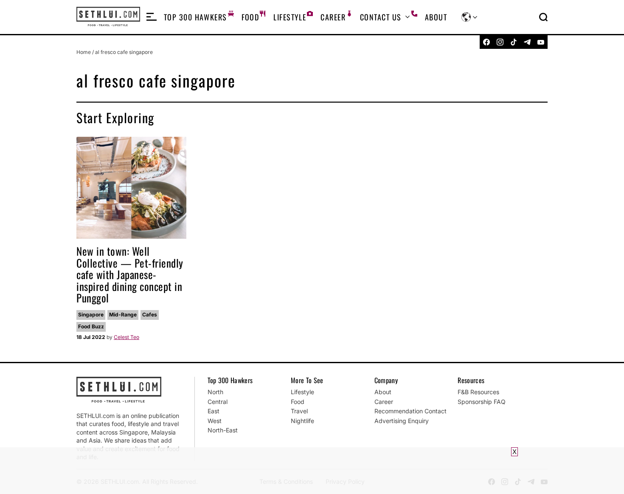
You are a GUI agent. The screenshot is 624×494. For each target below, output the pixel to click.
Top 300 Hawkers (195, 17)
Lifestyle (289, 17)
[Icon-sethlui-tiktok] (513, 42)
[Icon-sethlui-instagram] (500, 42)
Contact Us (380, 17)
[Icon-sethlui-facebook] (486, 42)
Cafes (149, 314)
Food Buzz (91, 326)
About (436, 17)
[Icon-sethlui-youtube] (541, 42)
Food (250, 17)
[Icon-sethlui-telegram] (527, 42)
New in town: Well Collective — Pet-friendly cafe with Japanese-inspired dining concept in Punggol (129, 274)
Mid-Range (123, 314)
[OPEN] (151, 17)
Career (333, 17)
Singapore (91, 314)
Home (83, 52)
